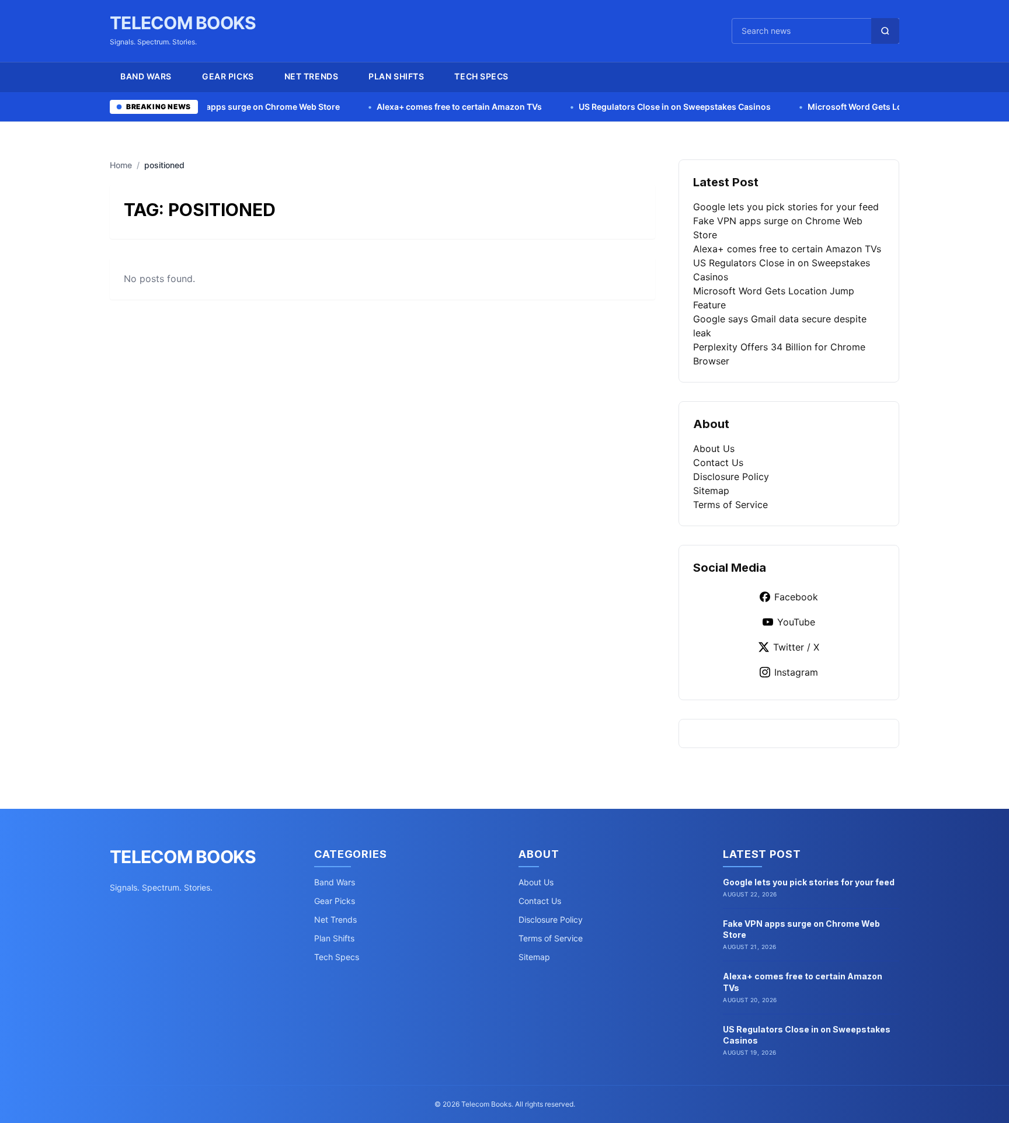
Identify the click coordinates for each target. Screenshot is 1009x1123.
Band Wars (146, 76)
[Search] (885, 31)
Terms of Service (730, 504)
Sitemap (711, 490)
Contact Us (718, 462)
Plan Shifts (396, 76)
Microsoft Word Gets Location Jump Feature (840, 107)
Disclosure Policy (731, 476)
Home (121, 165)
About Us (714, 448)
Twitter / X (796, 647)
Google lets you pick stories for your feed (786, 207)
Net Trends (311, 76)
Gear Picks (228, 76)
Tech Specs (481, 76)
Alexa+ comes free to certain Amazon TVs (404, 107)
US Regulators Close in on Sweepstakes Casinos (619, 107)
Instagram (796, 672)
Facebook (796, 597)
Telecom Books (183, 23)
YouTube (796, 622)
